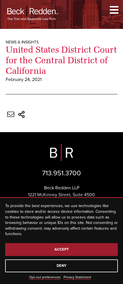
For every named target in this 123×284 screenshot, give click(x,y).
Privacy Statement (77, 277)
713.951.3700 (61, 173)
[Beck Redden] (32, 13)
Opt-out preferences (45, 277)
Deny (61, 265)
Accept (61, 249)
